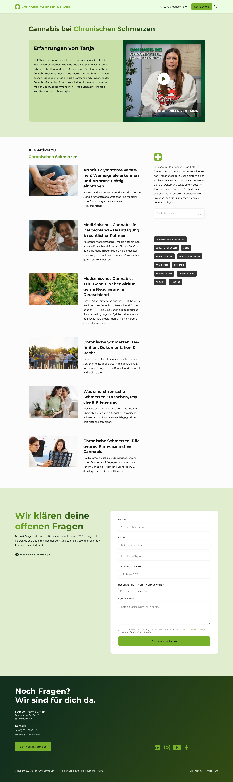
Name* (122, 519)
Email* (122, 537)
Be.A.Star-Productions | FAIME (88, 770)
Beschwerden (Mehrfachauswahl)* (141, 584)
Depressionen (187, 273)
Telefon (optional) (131, 566)
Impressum (212, 770)
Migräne (175, 282)
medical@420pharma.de (27, 734)
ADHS (186, 248)
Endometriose (164, 273)
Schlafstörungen (166, 248)
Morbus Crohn (164, 256)
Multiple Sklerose (190, 256)
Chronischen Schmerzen (170, 239)
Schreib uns (126, 598)
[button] (174, 6)
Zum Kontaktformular (33, 746)
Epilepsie (179, 265)
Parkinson (162, 265)
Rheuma (160, 282)
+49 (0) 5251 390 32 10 (26, 730)
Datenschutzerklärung (191, 629)
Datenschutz (196, 770)
